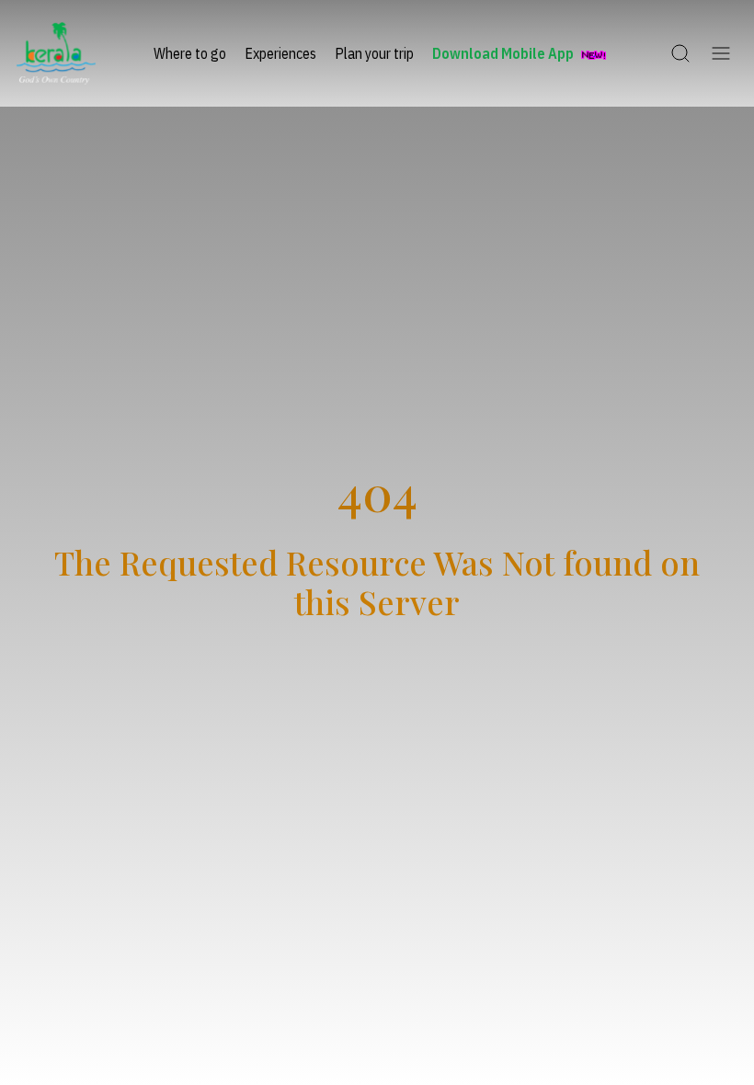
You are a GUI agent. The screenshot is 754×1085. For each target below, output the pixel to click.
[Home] (56, 53)
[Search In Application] (680, 53)
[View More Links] (721, 53)
